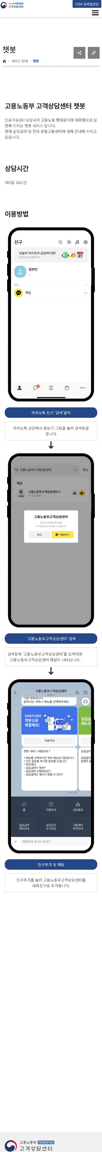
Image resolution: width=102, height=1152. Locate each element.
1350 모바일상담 (87, 3)
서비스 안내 (19, 60)
